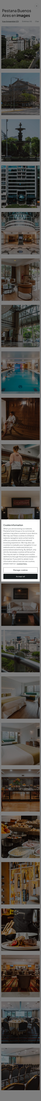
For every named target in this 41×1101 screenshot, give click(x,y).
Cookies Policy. (22, 564)
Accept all (20, 576)
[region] (20, 550)
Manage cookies (20, 570)
